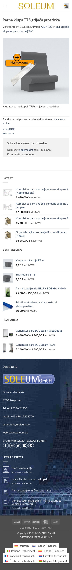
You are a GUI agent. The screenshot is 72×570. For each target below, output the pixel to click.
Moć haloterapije (22, 468)
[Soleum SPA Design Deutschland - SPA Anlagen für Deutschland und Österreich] (36, 6)
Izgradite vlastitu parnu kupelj (30, 479)
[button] (5, 6)
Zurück (9, 128)
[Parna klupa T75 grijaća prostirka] (36, 70)
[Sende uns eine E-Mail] (25, 445)
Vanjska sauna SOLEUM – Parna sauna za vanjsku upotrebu (36, 502)
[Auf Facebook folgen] (6, 445)
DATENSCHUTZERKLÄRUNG (36, 537)
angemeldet (26, 149)
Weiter (8, 133)
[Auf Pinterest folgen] (31, 445)
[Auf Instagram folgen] (12, 445)
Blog (36, 527)
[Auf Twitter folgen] (18, 445)
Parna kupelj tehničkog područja (31, 490)
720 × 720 (46, 26)
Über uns (25, 527)
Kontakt (46, 527)
